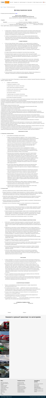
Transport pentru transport (4, 387)
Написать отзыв (36, 384)
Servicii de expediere (4, 389)
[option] (4, 325)
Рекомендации (36, 385)
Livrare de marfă (3, 388)
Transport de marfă (3, 386)
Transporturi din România (21, 386)
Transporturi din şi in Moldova (21, 387)
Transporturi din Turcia (20, 383)
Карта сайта (43, 396)
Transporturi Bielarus (20, 389)
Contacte (2, 394)
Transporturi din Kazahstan (21, 388)
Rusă (16, 13)
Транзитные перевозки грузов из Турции (38, 389)
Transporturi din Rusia (20, 382)
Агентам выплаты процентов (38, 383)
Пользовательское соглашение (35, 396)
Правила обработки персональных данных (37, 387)
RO (44, 2)
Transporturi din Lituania (21, 390)
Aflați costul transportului (4, 382)
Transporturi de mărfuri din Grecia (21, 385)
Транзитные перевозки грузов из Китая (38, 391)
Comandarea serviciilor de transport (4, 384)
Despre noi (2, 390)
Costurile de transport (4, 385)
